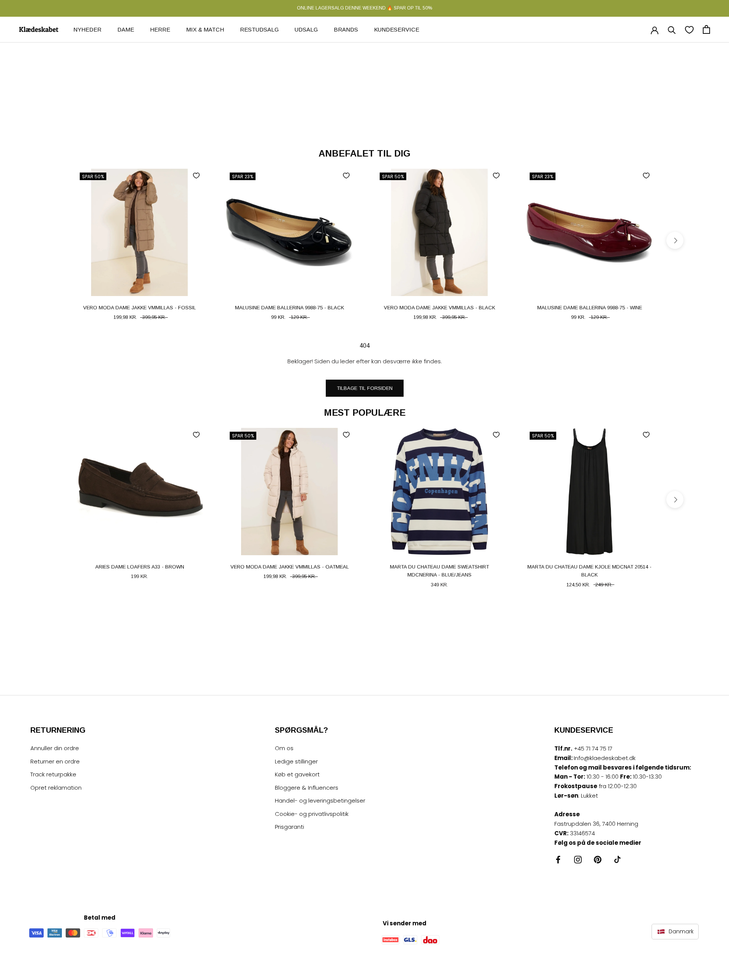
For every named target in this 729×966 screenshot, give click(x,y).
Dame (125, 29)
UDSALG (306, 29)
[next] (674, 240)
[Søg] (672, 29)
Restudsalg (259, 29)
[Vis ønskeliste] (689, 29)
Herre (160, 29)
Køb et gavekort (297, 774)
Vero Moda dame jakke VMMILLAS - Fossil (139, 307)
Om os (284, 748)
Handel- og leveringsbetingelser (320, 800)
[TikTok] (617, 859)
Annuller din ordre (54, 748)
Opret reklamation (56, 788)
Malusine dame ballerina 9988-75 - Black (289, 307)
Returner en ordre (55, 761)
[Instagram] (578, 859)
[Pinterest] (597, 859)
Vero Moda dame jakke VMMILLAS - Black (439, 307)
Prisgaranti (289, 827)
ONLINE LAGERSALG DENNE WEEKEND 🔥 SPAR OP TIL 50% (364, 8)
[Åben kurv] (706, 29)
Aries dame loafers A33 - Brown (139, 567)
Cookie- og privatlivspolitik (312, 814)
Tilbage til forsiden (365, 388)
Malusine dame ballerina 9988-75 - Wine (589, 307)
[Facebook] (558, 859)
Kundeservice (396, 29)
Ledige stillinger (296, 761)
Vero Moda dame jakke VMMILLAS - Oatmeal (289, 567)
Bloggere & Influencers (306, 788)
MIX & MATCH (205, 29)
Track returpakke (53, 774)
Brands (346, 29)
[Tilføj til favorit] (196, 176)
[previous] (54, 240)
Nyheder (87, 29)
